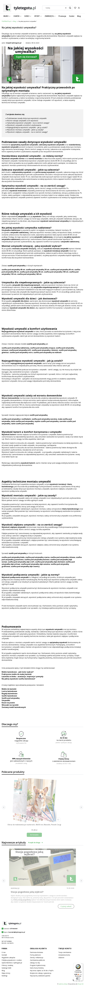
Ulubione (61, 958)
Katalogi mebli (6, 968)
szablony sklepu (63, 984)
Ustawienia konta (64, 955)
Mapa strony (6, 973)
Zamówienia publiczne (37, 960)
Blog (14, 21)
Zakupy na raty (35, 963)
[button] (70, 8)
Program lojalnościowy (37, 965)
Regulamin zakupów (8, 958)
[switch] (78, 978)
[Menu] (81, 964)
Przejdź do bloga (34, 843)
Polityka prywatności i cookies (12, 960)
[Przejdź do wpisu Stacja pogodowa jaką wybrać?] (42, 867)
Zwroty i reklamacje (36, 958)
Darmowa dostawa (36, 952)
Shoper (80, 984)
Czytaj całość (66, 906)
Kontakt (4, 955)
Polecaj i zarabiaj (7, 965)
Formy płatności (35, 955)
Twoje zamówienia (64, 952)
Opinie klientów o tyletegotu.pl (12, 963)
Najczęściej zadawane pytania (40, 976)
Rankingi (4, 976)
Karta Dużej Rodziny (37, 968)
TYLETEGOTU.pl (6, 21)
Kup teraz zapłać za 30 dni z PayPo (41, 970)
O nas (4, 952)
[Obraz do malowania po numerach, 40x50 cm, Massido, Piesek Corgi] (34, 800)
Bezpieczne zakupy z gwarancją (40, 973)
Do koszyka (34, 835)
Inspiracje (15, 888)
